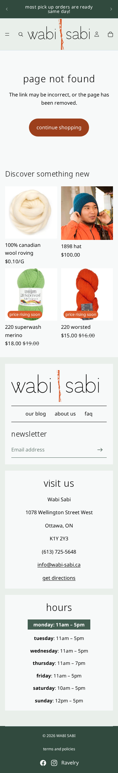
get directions (59, 577)
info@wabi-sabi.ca (59, 564)
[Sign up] (100, 449)
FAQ (89, 413)
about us (65, 413)
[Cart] (110, 34)
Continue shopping (59, 127)
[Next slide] (111, 9)
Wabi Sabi (66, 735)
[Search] (21, 34)
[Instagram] (54, 763)
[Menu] (7, 34)
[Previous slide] (7, 9)
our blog (35, 413)
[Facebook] (43, 763)
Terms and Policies (59, 749)
